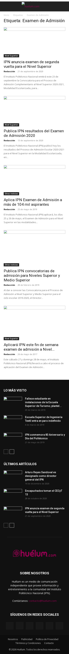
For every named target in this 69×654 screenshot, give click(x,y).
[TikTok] (39, 625)
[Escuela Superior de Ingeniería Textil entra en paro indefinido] (13, 420)
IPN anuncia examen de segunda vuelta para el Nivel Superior (31, 64)
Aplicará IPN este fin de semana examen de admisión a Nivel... (31, 347)
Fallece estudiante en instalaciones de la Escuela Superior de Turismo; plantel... (43, 402)
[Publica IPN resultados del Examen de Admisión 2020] (34, 111)
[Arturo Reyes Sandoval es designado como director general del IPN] (13, 476)
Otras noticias (11, 193)
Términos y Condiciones (28, 643)
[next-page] (12, 451)
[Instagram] (19, 625)
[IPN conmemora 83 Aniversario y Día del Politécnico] (13, 439)
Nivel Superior (11, 55)
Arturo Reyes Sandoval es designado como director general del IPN (40, 476)
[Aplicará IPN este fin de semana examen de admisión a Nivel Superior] (34, 323)
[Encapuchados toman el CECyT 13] (13, 495)
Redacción (9, 71)
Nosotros (13, 639)
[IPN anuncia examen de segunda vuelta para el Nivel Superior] (34, 42)
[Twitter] (49, 625)
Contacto (49, 643)
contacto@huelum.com (43, 601)
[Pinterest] (29, 625)
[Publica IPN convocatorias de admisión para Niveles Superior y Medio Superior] (34, 248)
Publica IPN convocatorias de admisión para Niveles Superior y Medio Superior (32, 275)
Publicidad (26, 639)
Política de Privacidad (47, 639)
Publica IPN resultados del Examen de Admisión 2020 (34, 133)
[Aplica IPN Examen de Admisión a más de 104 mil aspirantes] (34, 180)
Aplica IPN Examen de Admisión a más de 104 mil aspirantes (33, 202)
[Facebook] (9, 625)
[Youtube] (59, 625)
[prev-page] (6, 451)
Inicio (6, 15)
